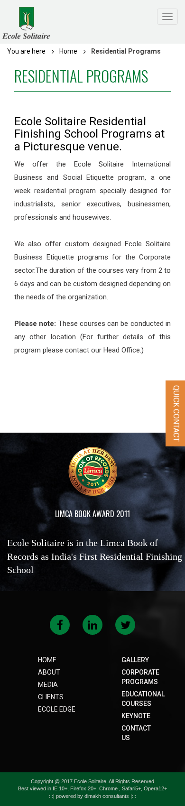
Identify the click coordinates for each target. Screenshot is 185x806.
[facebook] (60, 626)
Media (48, 684)
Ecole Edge (56, 709)
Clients (51, 697)
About (49, 672)
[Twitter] (125, 626)
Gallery (135, 660)
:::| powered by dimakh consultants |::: (92, 796)
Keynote (135, 716)
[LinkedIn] (92, 626)
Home (68, 51)
